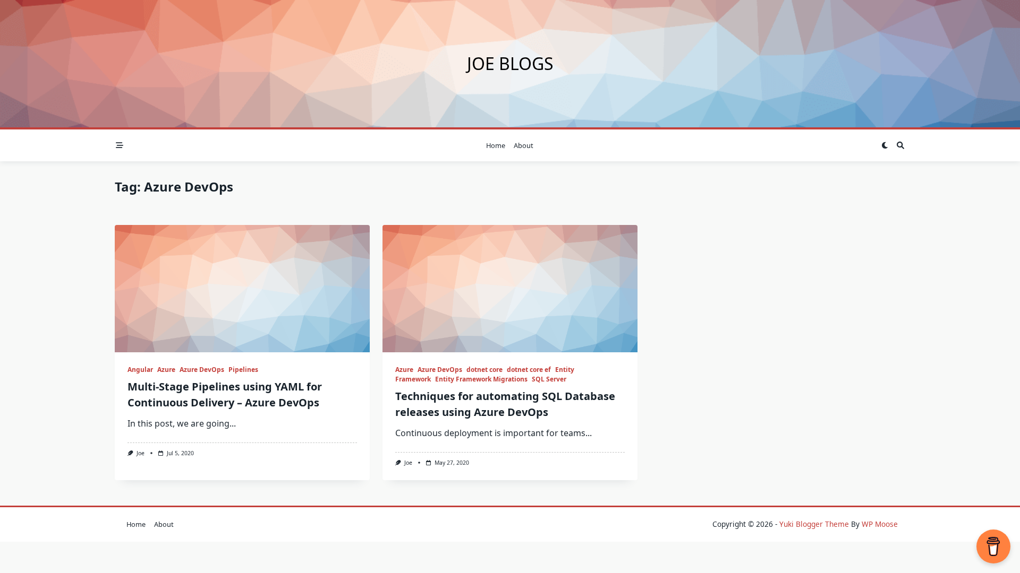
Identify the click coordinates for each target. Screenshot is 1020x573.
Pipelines (243, 369)
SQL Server (549, 379)
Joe (140, 453)
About (523, 145)
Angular (140, 369)
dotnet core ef (529, 369)
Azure (166, 369)
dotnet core (484, 369)
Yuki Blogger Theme (814, 524)
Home (495, 145)
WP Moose (880, 524)
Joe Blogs (510, 63)
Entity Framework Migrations (481, 379)
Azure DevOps (202, 369)
